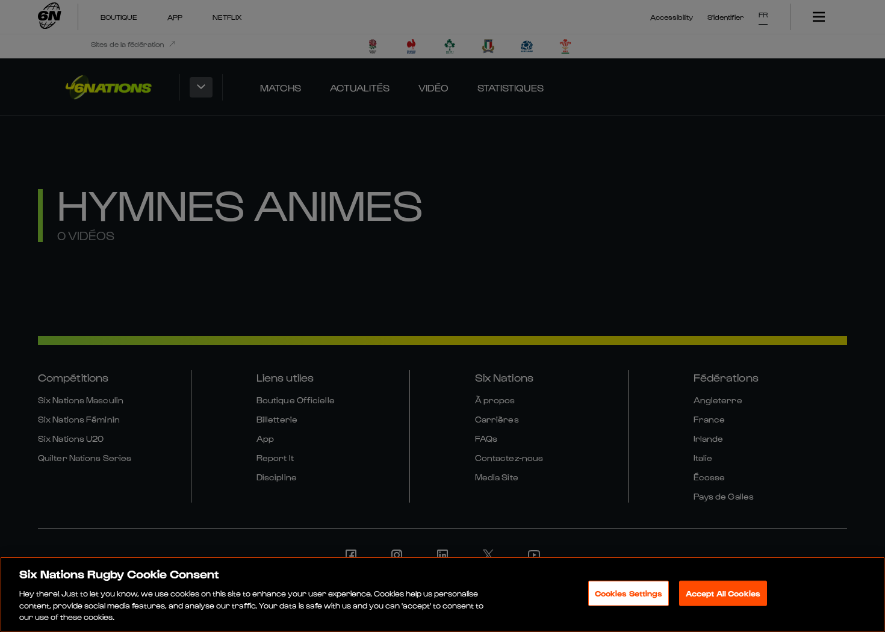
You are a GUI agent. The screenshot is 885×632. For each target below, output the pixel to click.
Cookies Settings (628, 593)
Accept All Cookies (723, 593)
